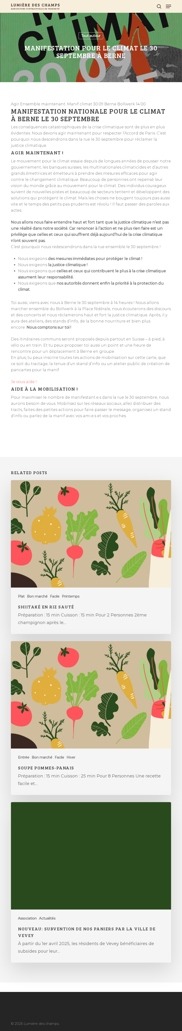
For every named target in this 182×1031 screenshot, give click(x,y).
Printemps (70, 596)
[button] (168, 6)
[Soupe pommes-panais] (91, 718)
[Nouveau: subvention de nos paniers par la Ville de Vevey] (91, 882)
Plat (21, 596)
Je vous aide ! (24, 381)
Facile (54, 596)
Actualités (47, 918)
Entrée (23, 757)
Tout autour (90, 36)
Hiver (71, 757)
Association (27, 918)
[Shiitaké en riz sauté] (91, 557)
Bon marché (37, 596)
